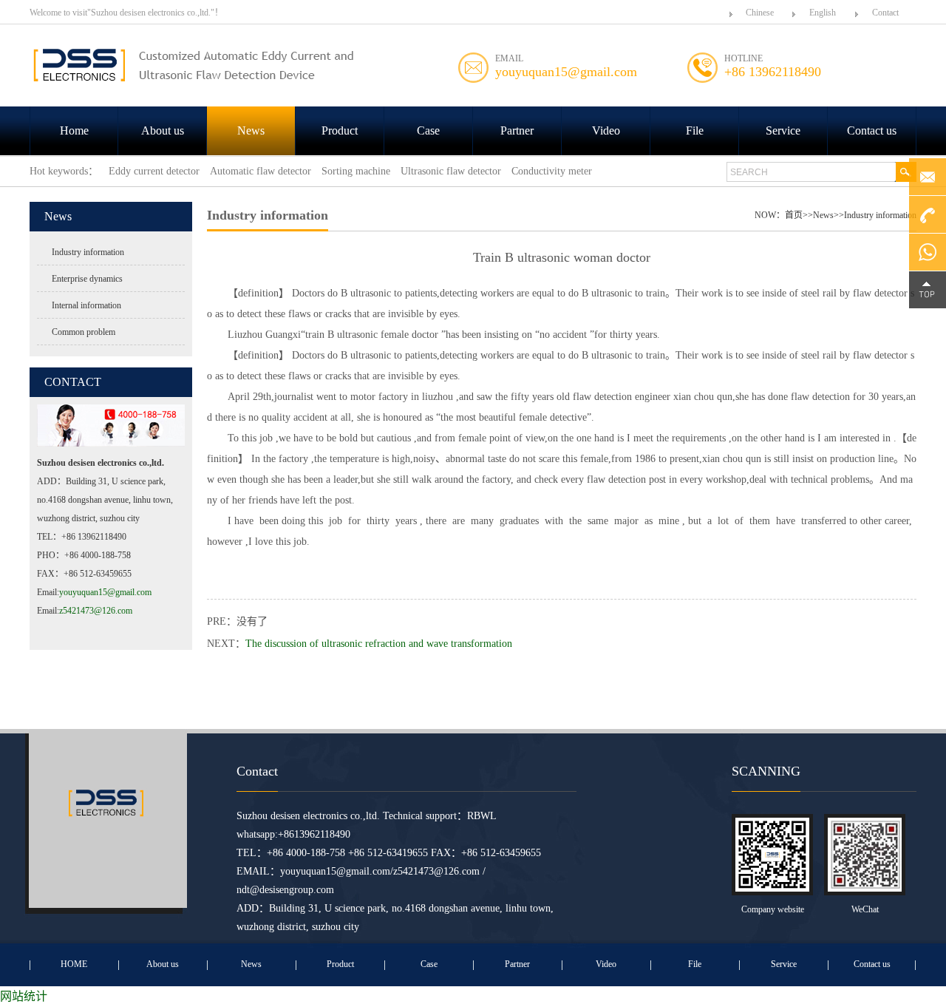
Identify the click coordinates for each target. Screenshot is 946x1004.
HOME (74, 964)
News (251, 130)
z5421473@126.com (95, 611)
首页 (794, 215)
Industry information (88, 252)
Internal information (86, 305)
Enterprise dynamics (87, 279)
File (695, 130)
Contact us (871, 130)
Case (428, 130)
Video (606, 130)
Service (783, 130)
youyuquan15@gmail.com (105, 592)
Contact (885, 12)
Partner (517, 130)
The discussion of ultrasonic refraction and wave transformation (378, 643)
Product (339, 130)
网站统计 (23, 996)
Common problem (83, 332)
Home (74, 130)
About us (162, 130)
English (822, 12)
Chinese (760, 12)
